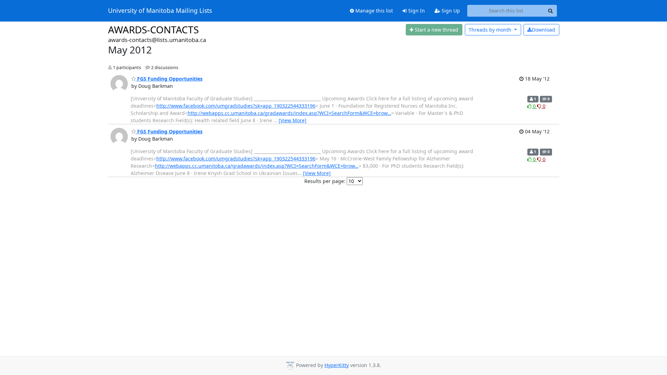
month (491, 29)
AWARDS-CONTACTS (153, 29)
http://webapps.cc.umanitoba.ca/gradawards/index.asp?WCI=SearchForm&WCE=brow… (289, 113)
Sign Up (450, 10)
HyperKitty (336, 365)
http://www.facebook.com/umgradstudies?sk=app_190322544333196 (235, 105)
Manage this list (373, 10)
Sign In (416, 10)
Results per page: (324, 181)
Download (543, 29)
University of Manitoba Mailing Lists (160, 11)
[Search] (550, 11)
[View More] (292, 120)
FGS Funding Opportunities (169, 78)
